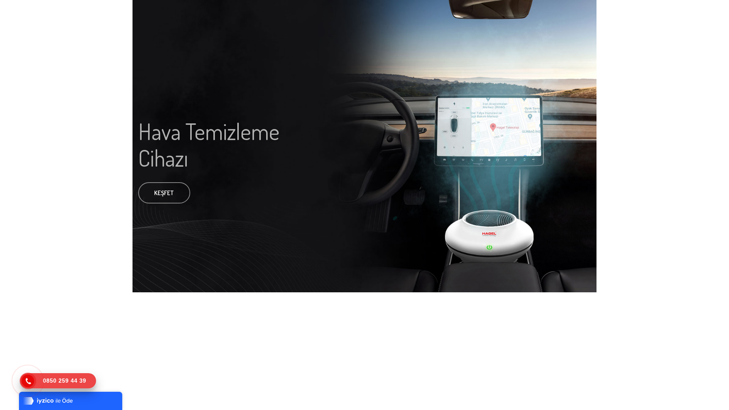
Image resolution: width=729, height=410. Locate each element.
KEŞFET (164, 193)
